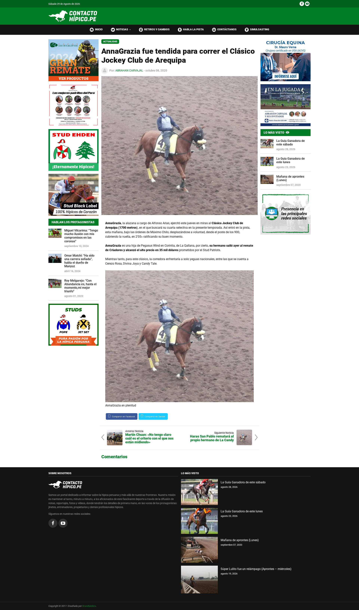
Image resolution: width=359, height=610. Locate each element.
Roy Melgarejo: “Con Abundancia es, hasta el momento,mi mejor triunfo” (80, 286)
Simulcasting (259, 29)
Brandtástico (89, 606)
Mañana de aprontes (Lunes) (290, 178)
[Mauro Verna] (285, 60)
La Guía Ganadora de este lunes (290, 160)
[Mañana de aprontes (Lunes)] (199, 550)
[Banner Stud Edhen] (73, 150)
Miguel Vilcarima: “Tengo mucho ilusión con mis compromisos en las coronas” (81, 236)
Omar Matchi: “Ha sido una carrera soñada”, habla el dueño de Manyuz (79, 261)
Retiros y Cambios (157, 29)
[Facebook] (302, 3)
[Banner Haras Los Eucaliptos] (73, 60)
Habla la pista (193, 29)
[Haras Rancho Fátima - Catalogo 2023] (73, 105)
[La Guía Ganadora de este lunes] (199, 521)
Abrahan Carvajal (129, 70)
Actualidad (110, 41)
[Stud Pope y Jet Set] (73, 325)
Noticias (123, 29)
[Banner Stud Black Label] (73, 195)
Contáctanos (227, 29)
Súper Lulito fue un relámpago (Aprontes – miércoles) (256, 569)
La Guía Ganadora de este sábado (290, 142)
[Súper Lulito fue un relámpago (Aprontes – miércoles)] (199, 579)
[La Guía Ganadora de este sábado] (199, 492)
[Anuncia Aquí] (285, 213)
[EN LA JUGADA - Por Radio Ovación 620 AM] (285, 105)
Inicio (99, 29)
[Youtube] (307, 3)
